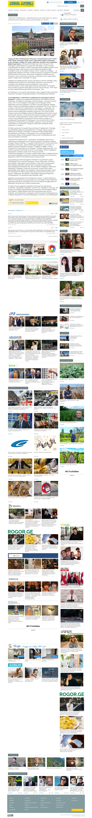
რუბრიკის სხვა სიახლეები (18, 388)
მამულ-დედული (66, 360)
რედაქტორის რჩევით (68, 24)
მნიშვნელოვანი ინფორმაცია (71, 306)
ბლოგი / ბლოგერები (70, 14)
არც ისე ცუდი (65, 132)
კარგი (63, 126)
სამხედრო (64, 333)
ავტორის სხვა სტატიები (18, 202)
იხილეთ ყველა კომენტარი (15, 236)
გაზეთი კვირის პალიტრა (70, 19)
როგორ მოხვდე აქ (53, 241)
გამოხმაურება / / (53, 224)
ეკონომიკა (13, 15)
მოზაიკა (64, 231)
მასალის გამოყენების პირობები (79, 816)
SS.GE (10, 241)
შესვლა (82, 2)
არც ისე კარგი (65, 129)
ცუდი (63, 135)
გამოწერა (70, 2)
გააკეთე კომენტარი (53, 236)
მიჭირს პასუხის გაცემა (67, 138)
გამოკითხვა (65, 99)
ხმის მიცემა (72, 142)
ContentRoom (52, 262)
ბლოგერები (13, 755)
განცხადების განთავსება (55, 2)
